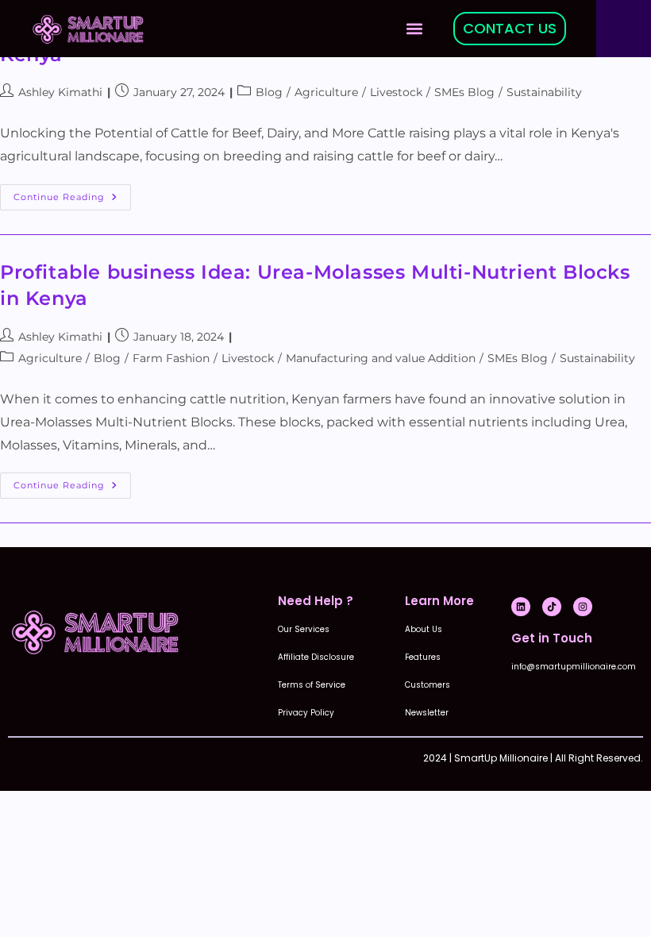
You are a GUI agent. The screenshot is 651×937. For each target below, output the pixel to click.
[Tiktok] (551, 606)
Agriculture (326, 92)
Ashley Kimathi (60, 92)
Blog (269, 92)
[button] (415, 29)
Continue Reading (72, 193)
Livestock (396, 92)
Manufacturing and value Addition (381, 358)
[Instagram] (582, 606)
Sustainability (544, 92)
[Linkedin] (520, 606)
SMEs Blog (464, 92)
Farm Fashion (171, 358)
